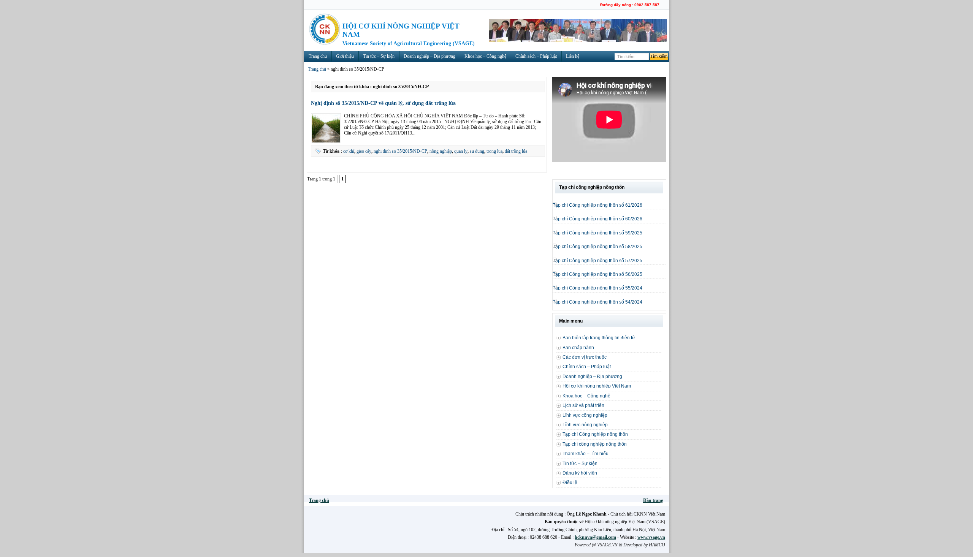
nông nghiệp (440, 151)
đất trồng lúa (516, 151)
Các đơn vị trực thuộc (585, 357)
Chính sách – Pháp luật (536, 56)
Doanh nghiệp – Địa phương (429, 56)
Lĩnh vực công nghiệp (585, 415)
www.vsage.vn (651, 537)
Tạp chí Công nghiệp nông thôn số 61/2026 (597, 205)
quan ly (460, 151)
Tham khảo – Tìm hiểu (586, 453)
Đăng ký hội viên (580, 473)
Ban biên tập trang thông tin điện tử (599, 337)
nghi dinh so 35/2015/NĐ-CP (400, 151)
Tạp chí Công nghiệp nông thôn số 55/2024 (597, 288)
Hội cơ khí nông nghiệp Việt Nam (597, 386)
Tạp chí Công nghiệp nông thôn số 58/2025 (597, 246)
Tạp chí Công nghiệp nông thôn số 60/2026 (597, 219)
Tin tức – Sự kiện (379, 56)
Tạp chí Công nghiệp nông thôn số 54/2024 (597, 302)
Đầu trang (653, 500)
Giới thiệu (345, 56)
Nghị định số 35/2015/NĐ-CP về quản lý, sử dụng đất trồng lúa (383, 103)
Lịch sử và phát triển (583, 405)
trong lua (494, 151)
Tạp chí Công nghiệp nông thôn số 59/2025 (597, 233)
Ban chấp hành (578, 347)
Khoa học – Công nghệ (485, 56)
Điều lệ (570, 482)
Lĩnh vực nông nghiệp (585, 424)
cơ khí (348, 151)
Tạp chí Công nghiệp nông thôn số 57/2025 (597, 260)
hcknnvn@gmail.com (595, 537)
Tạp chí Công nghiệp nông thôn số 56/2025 (597, 274)
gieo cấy (364, 151)
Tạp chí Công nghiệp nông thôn (595, 434)
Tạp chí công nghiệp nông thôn (595, 444)
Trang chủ (318, 56)
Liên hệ (572, 56)
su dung (477, 151)
